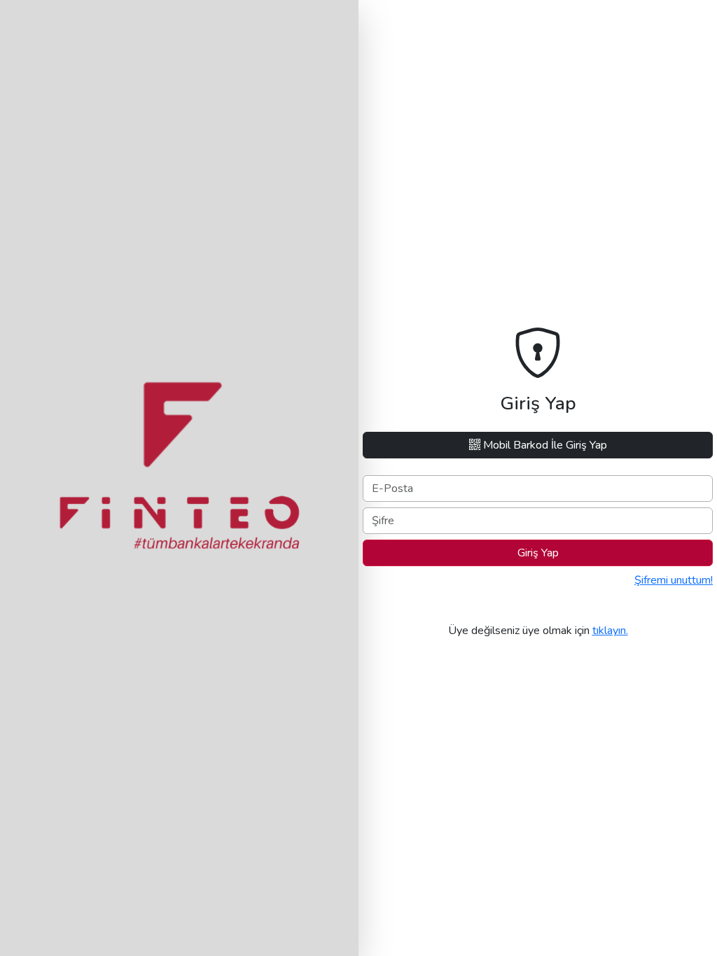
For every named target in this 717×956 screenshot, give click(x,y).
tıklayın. (610, 630)
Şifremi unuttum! (673, 580)
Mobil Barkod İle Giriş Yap (543, 445)
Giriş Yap (538, 553)
